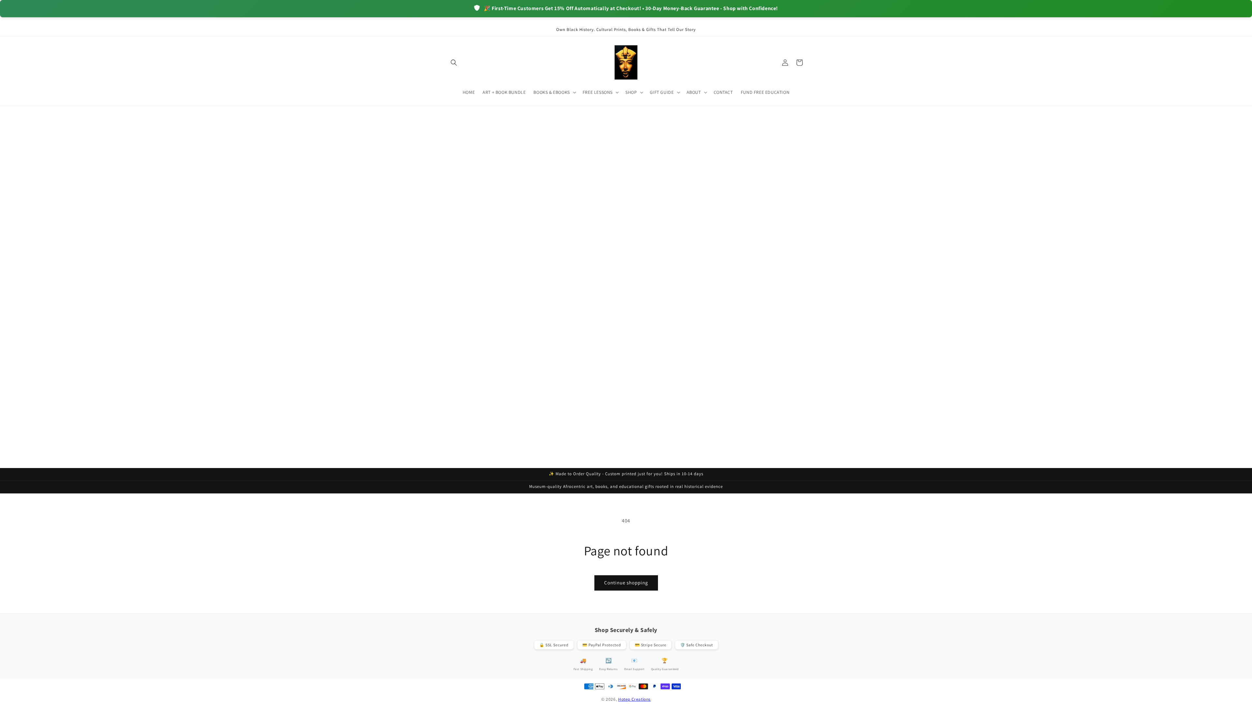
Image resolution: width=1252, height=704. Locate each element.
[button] (454, 62)
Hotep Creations (634, 699)
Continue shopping (626, 582)
